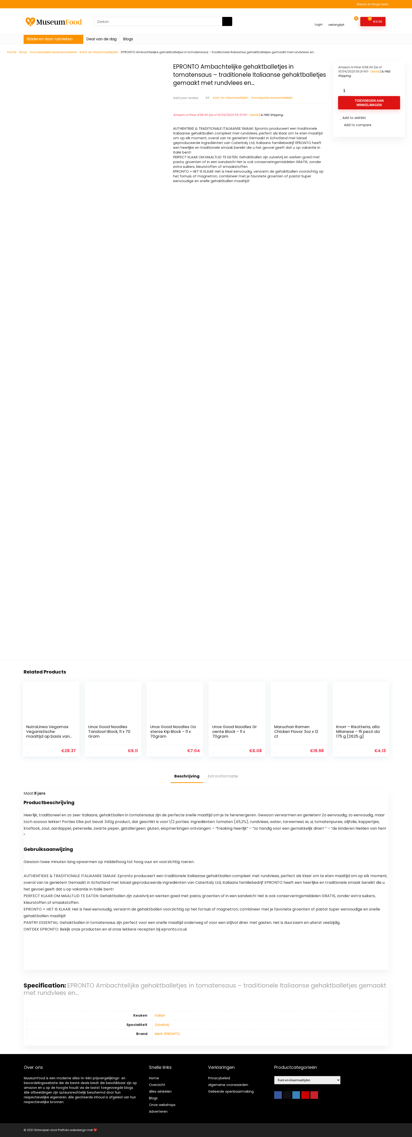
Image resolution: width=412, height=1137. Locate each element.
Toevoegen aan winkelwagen (369, 103)
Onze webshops (162, 1104)
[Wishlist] (336, 19)
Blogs (128, 39)
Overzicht (157, 1084)
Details (254, 115)
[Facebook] (278, 1095)
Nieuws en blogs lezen (372, 4)
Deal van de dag (101, 39)
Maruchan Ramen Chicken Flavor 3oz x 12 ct (296, 731)
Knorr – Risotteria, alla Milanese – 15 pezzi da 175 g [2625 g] (358, 731)
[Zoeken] (227, 21)
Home (12, 52)
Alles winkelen (160, 1091)
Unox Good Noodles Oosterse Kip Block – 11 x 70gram (173, 731)
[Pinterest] (314, 1095)
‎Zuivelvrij (162, 1024)
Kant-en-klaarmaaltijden (99, 52)
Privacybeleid (219, 1078)
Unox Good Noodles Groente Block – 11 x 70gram (234, 731)
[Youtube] (305, 1095)
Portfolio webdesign (72, 1130)
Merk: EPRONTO (167, 1033)
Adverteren (158, 1111)
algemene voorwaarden (228, 1084)
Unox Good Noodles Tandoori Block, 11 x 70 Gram (109, 731)
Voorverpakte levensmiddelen (53, 52)
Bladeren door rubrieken (49, 39)
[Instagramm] (296, 1095)
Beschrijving (187, 776)
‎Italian (160, 1015)
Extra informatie (223, 776)
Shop (23, 52)
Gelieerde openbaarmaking (231, 1091)
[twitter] (287, 1095)
